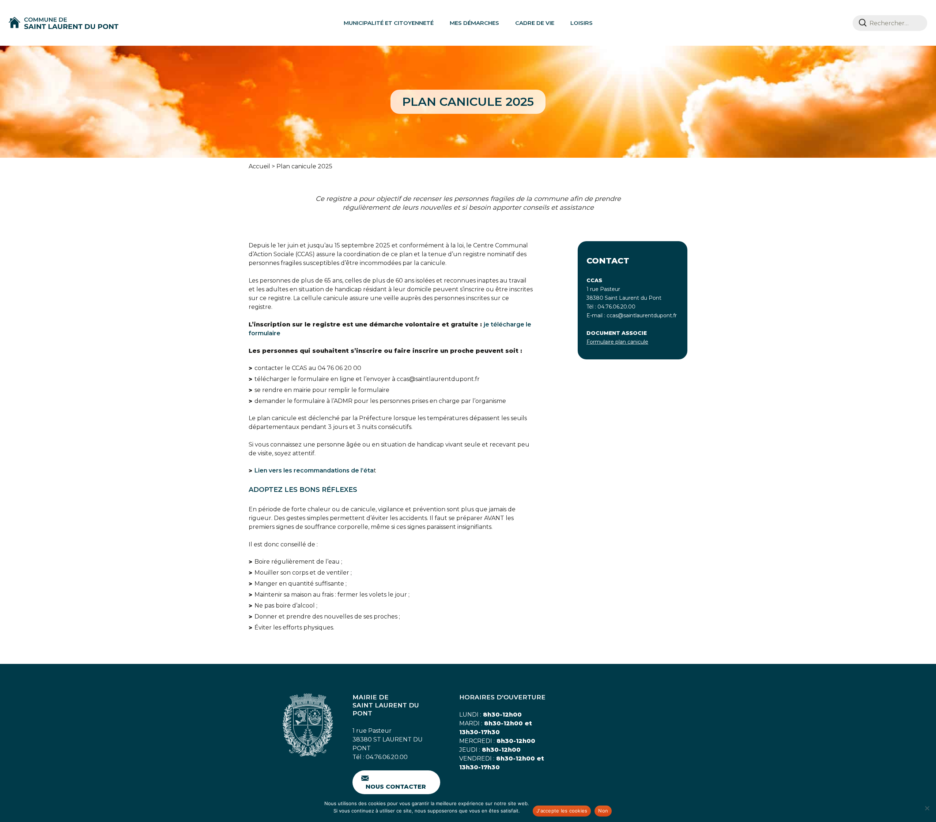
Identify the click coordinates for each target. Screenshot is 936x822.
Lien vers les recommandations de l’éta (314, 470)
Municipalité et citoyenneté (389, 22)
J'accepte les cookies (561, 811)
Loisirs (581, 22)
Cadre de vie (534, 22)
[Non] (927, 808)
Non (603, 811)
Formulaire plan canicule (617, 342)
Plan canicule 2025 (304, 166)
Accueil (259, 166)
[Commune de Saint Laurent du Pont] (63, 23)
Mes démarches (474, 22)
